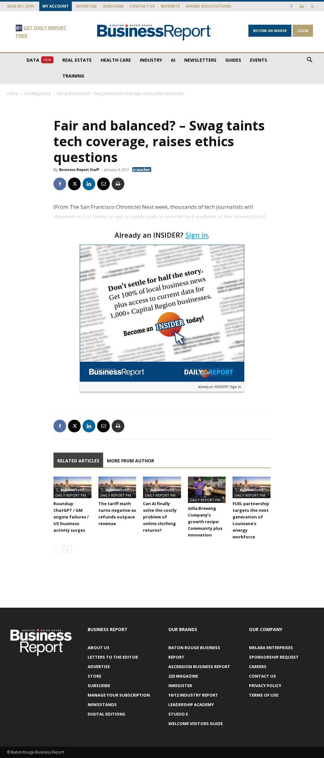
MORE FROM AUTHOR (130, 461)
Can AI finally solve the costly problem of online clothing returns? (160, 517)
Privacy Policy (265, 685)
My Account (55, 6)
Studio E (178, 714)
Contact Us (142, 6)
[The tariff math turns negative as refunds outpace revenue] (117, 487)
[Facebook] (291, 6)
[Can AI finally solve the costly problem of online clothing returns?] (162, 487)
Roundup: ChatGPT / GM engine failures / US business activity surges (71, 517)
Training (73, 76)
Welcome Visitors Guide (195, 723)
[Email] (103, 184)
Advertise (86, 6)
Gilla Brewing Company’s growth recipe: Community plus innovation (205, 521)
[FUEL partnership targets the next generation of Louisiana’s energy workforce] (252, 487)
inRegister (180, 685)
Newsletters (200, 60)
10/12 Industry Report (193, 695)
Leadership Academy (191, 704)
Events (258, 60)
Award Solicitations (208, 6)
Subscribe (113, 6)
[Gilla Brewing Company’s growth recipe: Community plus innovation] (207, 490)
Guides (233, 60)
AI (173, 60)
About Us (98, 647)
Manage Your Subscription (119, 695)
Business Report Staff (79, 169)
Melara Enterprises (271, 647)
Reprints (170, 6)
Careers (257, 666)
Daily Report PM (70, 495)
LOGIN (302, 30)
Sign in (196, 235)
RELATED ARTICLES (78, 461)
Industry (151, 60)
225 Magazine (183, 676)
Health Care (116, 60)
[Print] (118, 184)
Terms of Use (263, 695)
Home (12, 93)
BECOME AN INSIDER (270, 30)
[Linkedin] (302, 6)
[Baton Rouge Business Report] (154, 32)
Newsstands (102, 704)
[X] (312, 6)
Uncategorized (37, 93)
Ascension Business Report (199, 666)
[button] (309, 61)
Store (94, 676)
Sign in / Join (20, 6)
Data (39, 60)
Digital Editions (106, 714)
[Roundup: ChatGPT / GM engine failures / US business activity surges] (72, 487)
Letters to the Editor (113, 657)
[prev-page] (57, 550)
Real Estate (77, 60)
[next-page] (68, 550)
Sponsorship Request (274, 657)
